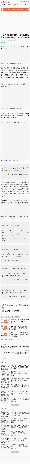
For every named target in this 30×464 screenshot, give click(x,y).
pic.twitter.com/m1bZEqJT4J (12, 276)
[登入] (26, 1)
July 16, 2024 (21, 296)
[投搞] (22, 1)
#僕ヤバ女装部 (20, 269)
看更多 (15, 405)
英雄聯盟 (8, 9)
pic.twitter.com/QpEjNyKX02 (12, 256)
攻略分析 (3, 5)
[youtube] (24, 1)
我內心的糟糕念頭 (6, 339)
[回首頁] (5, 2)
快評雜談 (21, 5)
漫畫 (14, 339)
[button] (28, 1)
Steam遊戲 (22, 9)
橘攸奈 (14, 9)
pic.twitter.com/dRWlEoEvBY (12, 293)
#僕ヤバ (24, 168)
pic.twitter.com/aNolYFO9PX (11, 235)
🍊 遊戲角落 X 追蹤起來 (11, 310)
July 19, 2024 (19, 260)
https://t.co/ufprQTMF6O (19, 254)
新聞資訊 (15, 5)
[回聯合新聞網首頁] (1, 2)
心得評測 (9, 5)
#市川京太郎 (12, 269)
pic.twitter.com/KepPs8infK (11, 170)
